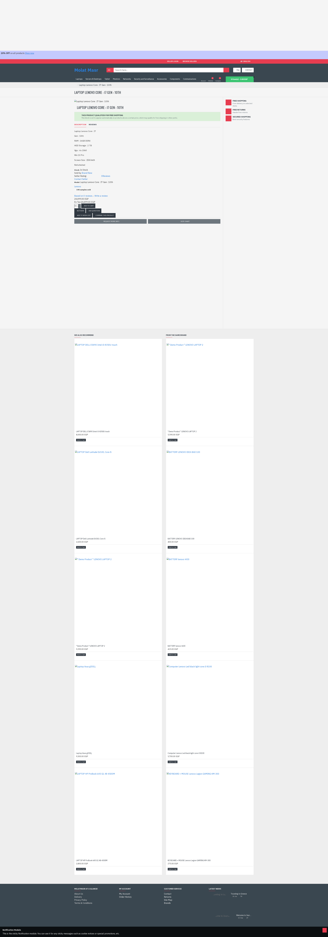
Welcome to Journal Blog (244, 915)
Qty (75, 206)
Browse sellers (190, 61)
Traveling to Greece (239, 894)
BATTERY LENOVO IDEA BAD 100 (181, 539)
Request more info (111, 221)
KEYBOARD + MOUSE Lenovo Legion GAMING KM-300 (189, 860)
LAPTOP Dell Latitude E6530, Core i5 (90, 539)
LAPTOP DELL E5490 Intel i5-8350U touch (93, 431)
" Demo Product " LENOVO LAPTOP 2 (90, 646)
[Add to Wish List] (78, 443)
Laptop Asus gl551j (84, 753)
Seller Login (172, 61)
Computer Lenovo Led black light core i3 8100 (186, 753)
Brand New (87, 173)
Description (80, 125)
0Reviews (105, 176)
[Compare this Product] (81, 443)
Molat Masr (86, 70)
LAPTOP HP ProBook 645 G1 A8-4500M (91, 860)
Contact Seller (81, 179)
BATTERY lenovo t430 (176, 646)
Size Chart (185, 221)
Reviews (93, 125)
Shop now (29, 53)
